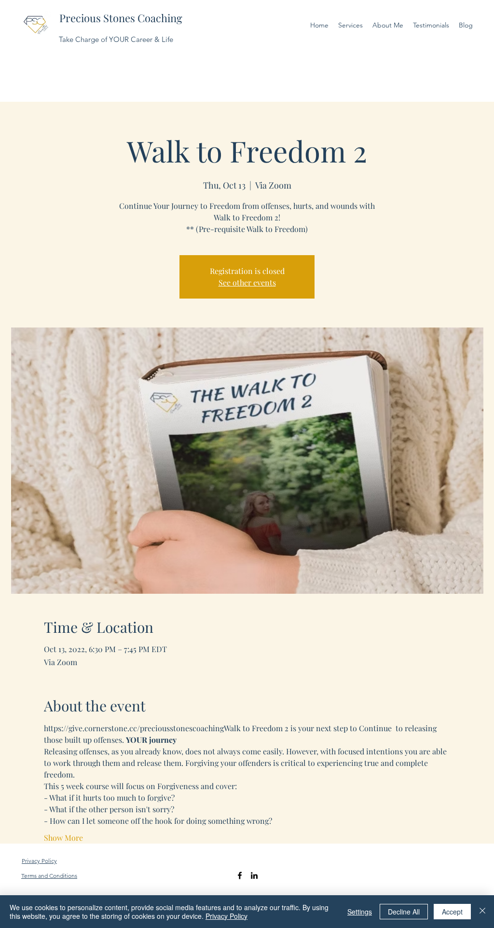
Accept (452, 911)
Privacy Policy (226, 916)
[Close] (482, 911)
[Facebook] (240, 875)
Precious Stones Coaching (120, 18)
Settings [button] (359, 911)
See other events (247, 282)
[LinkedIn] (254, 875)
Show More (63, 837)
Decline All (404, 911)
